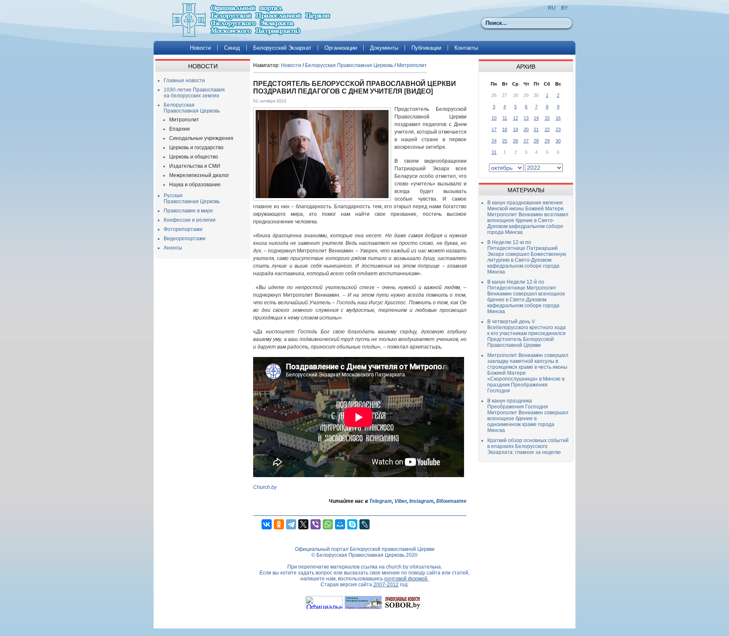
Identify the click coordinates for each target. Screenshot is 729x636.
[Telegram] (291, 524)
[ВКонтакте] (267, 524)
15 (547, 118)
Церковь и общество (193, 157)
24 (494, 140)
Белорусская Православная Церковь (192, 108)
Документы (384, 48)
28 (536, 140)
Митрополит (184, 120)
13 (526, 118)
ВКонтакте (451, 501)
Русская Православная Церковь (192, 198)
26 (515, 140)
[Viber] (315, 524)
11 (504, 118)
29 (547, 140)
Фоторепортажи (183, 229)
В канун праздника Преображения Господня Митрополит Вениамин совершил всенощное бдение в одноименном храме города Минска (527, 415)
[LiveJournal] (364, 524)
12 (515, 118)
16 (558, 118)
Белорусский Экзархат (282, 48)
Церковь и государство (196, 147)
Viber (400, 501)
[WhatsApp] (328, 524)
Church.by (265, 487)
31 (494, 152)
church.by (397, 567)
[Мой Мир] (340, 524)
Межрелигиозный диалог (199, 175)
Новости (200, 48)
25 (504, 140)
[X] (303, 524)
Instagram (421, 501)
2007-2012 (386, 585)
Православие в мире (188, 211)
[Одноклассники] (279, 524)
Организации (340, 48)
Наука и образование (195, 185)
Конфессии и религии (190, 220)
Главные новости (184, 80)
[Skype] (352, 524)
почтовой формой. (406, 579)
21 (536, 129)
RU (552, 8)
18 (504, 129)
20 (526, 129)
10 (494, 118)
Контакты (466, 48)
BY (564, 8)
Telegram (380, 501)
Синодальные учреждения (201, 138)
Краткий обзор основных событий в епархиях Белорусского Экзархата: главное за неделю (528, 446)
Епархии (179, 129)
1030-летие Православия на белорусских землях (194, 93)
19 (515, 129)
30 (558, 140)
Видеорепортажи (184, 239)
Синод (232, 48)
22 (547, 129)
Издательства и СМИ (194, 166)
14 (536, 118)
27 (526, 140)
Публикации (426, 48)
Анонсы (173, 248)
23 (558, 129)
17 (494, 129)
